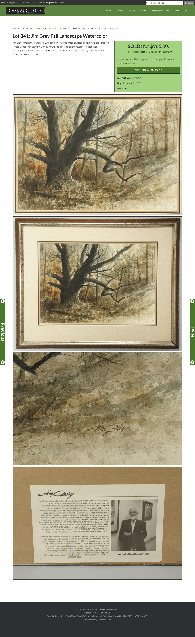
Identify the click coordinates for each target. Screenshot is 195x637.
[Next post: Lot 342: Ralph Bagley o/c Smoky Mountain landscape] (192, 332)
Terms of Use (105, 619)
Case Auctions (25, 10)
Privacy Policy (90, 619)
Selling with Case (148, 70)
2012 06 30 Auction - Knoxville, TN (53, 28)
